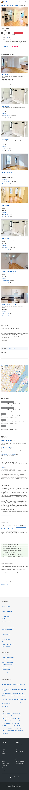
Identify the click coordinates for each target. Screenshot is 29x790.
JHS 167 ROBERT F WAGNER (6, 447)
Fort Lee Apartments (6, 609)
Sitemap (3, 767)
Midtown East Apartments (7, 662)
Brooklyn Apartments (6, 631)
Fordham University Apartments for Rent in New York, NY (13, 684)
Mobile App (4, 765)
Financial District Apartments (8, 657)
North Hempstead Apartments (8, 644)
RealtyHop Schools (5, 475)
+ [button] (2, 366)
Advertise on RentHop (20, 761)
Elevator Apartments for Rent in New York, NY (11, 718)
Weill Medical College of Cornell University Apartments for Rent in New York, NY (13, 696)
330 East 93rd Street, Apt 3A (9, 271)
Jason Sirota (5, 214)
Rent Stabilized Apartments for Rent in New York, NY (12, 730)
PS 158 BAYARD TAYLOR (6, 440)
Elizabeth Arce (6, 280)
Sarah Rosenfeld (6, 313)
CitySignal (4, 769)
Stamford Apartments (6, 618)
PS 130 (2, 467)
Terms (3, 749)
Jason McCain (7, 39)
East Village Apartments (7, 664)
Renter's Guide (18, 747)
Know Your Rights (11, 348)
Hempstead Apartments (7, 636)
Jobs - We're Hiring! (19, 763)
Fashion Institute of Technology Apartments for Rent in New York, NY (14, 690)
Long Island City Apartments (8, 667)
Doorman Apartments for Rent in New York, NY (11, 715)
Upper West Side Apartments (8, 654)
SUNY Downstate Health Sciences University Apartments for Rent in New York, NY (14, 702)
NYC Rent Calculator (20, 751)
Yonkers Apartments (6, 606)
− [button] (2, 368)
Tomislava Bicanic (6, 181)
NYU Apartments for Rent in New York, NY (10, 682)
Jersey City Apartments (6, 613)
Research (4, 761)
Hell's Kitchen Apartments (7, 659)
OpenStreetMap (25, 391)
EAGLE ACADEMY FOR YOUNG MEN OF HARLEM (11, 461)
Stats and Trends (5, 763)
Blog (16, 749)
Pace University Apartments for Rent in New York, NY (12, 687)
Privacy (3, 751)
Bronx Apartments (6, 641)
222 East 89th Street (7, 172)
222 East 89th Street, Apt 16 (9, 304)
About (3, 744)
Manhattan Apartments (7, 629)
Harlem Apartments (6, 669)
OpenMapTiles (19, 391)
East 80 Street (5, 106)
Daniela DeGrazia (6, 115)
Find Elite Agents (19, 744)
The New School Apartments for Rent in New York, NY (13, 693)
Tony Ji (4, 148)
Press (3, 747)
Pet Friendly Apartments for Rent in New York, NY (12, 728)
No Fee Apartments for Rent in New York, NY (11, 723)
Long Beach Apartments (7, 616)
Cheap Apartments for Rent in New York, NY (11, 713)
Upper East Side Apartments (6, 515)
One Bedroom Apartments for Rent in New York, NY (12, 725)
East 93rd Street (6, 74)
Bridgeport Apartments (6, 621)
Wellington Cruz (6, 247)
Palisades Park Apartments (7, 611)
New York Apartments (6, 604)
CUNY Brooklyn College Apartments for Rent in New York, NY (14, 699)
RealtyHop (4, 753)
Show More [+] (5, 675)
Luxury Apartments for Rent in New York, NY (11, 720)
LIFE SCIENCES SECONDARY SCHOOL (8, 454)
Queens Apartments (6, 634)
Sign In (26, 1)
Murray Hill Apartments (7, 672)
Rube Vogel (5, 82)
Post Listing (20, 1)
